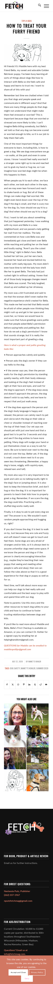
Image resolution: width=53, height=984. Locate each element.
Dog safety (15, 668)
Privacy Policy (37, 972)
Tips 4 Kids (26, 20)
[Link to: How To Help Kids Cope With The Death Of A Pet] (15, 780)
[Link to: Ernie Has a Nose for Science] (37, 780)
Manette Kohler (34, 661)
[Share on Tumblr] (35, 684)
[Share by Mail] (46, 684)
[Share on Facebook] (7, 684)
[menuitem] (38, 6)
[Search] (38, 6)
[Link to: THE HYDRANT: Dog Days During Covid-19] (37, 714)
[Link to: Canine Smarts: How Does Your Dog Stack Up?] (37, 758)
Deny (27, 978)
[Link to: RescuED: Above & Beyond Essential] (15, 714)
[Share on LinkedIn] (29, 684)
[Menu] (45, 6)
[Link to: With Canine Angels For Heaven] (37, 736)
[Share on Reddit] (40, 684)
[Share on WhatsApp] (18, 684)
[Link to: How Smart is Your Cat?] (15, 736)
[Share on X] (12, 684)
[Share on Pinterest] (23, 684)
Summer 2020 (42, 668)
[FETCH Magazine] (22, 6)
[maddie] (26, 52)
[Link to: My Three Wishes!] (15, 758)
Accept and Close (18, 972)
